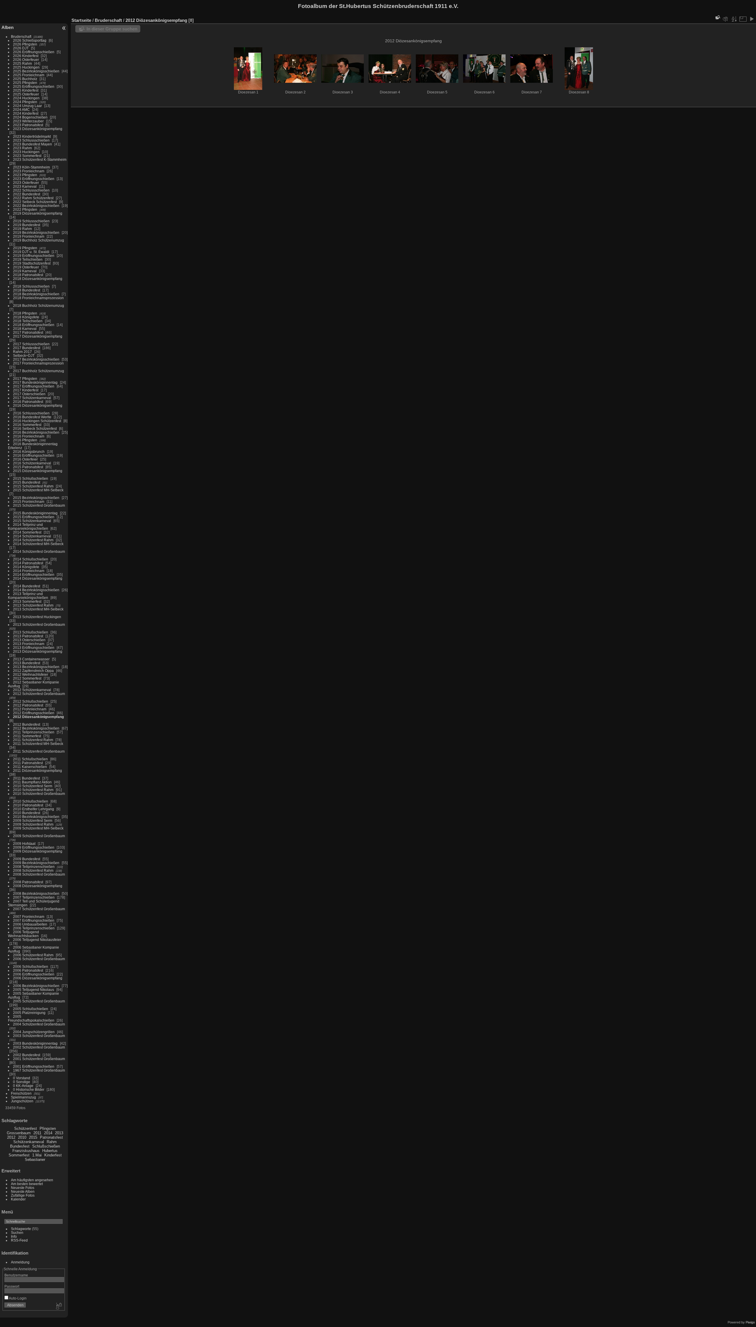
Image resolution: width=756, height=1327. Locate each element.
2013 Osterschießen (29, 640)
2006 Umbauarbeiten (30, 924)
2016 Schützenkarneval (32, 463)
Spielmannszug (23, 1097)
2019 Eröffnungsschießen (33, 255)
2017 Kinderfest (25, 390)
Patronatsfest (51, 1137)
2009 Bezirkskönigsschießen (36, 863)
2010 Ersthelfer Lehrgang (33, 809)
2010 (22, 1137)
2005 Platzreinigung (29, 1013)
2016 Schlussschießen (31, 413)
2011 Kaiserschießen (30, 767)
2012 (11, 1137)
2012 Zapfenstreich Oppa (33, 671)
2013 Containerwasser (31, 659)
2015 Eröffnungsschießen (33, 517)
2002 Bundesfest (26, 1055)
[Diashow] (751, 19)
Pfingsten (48, 1128)
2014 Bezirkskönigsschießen (36, 590)
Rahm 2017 (22, 352)
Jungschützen (22, 1101)
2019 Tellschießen (28, 259)
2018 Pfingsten (25, 313)
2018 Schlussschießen (31, 286)
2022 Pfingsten (25, 209)
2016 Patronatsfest (28, 402)
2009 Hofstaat (24, 843)
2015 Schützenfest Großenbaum (39, 505)
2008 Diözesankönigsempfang (37, 886)
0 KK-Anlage (23, 1086)
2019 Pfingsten (25, 248)
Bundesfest (20, 1146)
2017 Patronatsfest (28, 332)
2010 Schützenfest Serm (32, 786)
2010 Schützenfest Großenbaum (39, 793)
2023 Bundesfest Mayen (32, 144)
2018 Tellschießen (28, 321)
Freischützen (21, 1093)
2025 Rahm (22, 63)
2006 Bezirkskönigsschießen (36, 986)
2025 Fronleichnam (28, 75)
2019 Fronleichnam (28, 236)
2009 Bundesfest (26, 859)
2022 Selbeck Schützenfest (35, 202)
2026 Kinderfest (25, 56)
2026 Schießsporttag (29, 40)
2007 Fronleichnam (28, 916)
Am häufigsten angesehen (32, 1180)
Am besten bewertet (27, 1184)
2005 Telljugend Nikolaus (33, 989)
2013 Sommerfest (27, 601)
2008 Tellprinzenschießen (34, 867)
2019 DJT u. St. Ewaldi (31, 252)
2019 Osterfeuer (26, 267)
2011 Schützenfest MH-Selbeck (38, 744)
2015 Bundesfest (26, 482)
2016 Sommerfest (27, 425)
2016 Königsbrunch (29, 451)
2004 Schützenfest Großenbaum (39, 1024)
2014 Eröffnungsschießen (33, 574)
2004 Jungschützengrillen (34, 1032)
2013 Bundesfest (26, 663)
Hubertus (50, 1150)
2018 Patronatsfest (28, 275)
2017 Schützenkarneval (32, 398)
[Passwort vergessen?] (58, 1306)
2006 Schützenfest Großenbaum (39, 959)
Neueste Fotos (22, 1188)
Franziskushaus (26, 1150)
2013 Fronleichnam (28, 644)
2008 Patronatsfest (28, 882)
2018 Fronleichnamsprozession (38, 298)
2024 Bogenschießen (30, 117)
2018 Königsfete (26, 317)
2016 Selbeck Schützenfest (35, 428)
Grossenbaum (19, 1133)
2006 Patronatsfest (28, 970)
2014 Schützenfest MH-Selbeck (38, 544)
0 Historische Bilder (28, 1089)
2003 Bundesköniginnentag (35, 1043)
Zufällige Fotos (23, 1195)
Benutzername (16, 1275)
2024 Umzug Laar (27, 106)
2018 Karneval (25, 328)
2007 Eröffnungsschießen (33, 920)
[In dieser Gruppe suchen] (717, 17)
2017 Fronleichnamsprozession (38, 363)
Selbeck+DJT (24, 355)
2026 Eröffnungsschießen (33, 52)
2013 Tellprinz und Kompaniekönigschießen (28, 596)
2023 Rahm (22, 148)
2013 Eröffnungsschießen (33, 647)
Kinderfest (53, 1155)
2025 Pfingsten (25, 83)
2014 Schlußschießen (30, 559)
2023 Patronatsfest (28, 125)
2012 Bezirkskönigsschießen (36, 728)
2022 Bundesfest (26, 194)
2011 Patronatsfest (28, 763)
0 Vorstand (21, 1078)
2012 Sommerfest (27, 678)
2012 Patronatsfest (28, 705)
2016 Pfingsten (25, 440)
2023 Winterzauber (28, 121)
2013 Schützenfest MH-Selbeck (38, 609)
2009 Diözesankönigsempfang (37, 851)
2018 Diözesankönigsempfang (37, 279)
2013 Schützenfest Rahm (33, 605)
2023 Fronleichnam (28, 171)
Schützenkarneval (28, 1142)
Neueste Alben (23, 1191)
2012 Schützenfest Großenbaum (39, 694)
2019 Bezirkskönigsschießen (36, 232)
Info (14, 1236)
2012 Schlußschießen (30, 701)
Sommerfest (19, 1155)
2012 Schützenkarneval (32, 690)
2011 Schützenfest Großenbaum (39, 751)
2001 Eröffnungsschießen (33, 1066)
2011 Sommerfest (27, 736)
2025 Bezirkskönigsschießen (36, 71)
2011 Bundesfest (26, 778)
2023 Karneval (25, 186)
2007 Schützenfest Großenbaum (39, 909)
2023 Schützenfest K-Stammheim (39, 159)
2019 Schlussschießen (31, 221)
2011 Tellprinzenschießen (33, 732)
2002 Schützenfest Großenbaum (39, 1047)
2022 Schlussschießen (31, 190)
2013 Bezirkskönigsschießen (36, 667)
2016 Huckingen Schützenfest (37, 421)
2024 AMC (21, 109)
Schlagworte (21, 1229)
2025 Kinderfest (25, 90)
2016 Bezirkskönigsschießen (36, 432)
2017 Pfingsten (25, 378)
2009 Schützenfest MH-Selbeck (38, 828)
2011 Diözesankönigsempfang (37, 770)
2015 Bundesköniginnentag (35, 513)
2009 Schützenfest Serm (32, 820)
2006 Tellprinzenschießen (34, 928)
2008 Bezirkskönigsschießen (36, 893)
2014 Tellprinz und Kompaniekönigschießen (28, 526)
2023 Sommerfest (27, 156)
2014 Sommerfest (27, 532)
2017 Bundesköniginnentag (35, 382)
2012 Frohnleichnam (29, 709)
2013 (59, 1133)
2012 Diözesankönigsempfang (38, 717)
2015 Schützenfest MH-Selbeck (38, 490)
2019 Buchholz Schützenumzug (38, 240)
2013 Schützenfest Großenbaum (39, 624)
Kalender (18, 1199)
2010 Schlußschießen (30, 801)
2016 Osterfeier (25, 459)
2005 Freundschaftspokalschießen (31, 1018)
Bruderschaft (21, 36)
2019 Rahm (22, 229)
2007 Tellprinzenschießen (34, 897)
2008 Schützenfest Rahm (33, 870)
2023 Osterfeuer (26, 182)
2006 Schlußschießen (30, 966)
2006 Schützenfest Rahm (33, 955)
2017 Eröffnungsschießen (33, 386)
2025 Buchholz (25, 79)
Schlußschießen (46, 1146)
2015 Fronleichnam (28, 501)
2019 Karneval (25, 271)
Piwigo (750, 1322)
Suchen (17, 1232)
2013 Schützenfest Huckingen (37, 617)
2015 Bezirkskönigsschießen (36, 498)
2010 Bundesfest (26, 813)
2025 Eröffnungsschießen (33, 86)
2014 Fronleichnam (28, 571)
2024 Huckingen (26, 98)
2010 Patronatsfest (28, 805)
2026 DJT (21, 48)
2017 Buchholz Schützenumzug (38, 371)
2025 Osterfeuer (26, 94)
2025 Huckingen (26, 67)
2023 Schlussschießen (31, 140)
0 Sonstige (21, 1082)
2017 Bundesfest (26, 348)
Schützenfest (25, 1128)
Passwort (11, 1286)
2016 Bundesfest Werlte (32, 417)
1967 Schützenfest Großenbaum (39, 1070)
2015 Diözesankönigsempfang (37, 471)
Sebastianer (35, 1159)
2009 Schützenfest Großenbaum (39, 836)
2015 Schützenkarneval (32, 521)
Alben (7, 27)
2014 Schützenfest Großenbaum (39, 551)
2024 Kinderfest (25, 113)
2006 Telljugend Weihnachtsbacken (23, 934)
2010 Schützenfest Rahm (33, 790)
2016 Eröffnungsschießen (33, 455)
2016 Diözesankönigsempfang (37, 405)
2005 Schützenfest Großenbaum (39, 1001)
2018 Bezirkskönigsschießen (36, 294)
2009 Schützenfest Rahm (33, 824)
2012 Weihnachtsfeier (30, 674)
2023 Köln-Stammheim (31, 167)
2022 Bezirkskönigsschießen (36, 206)
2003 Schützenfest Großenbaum (39, 1036)
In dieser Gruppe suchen (112, 28)
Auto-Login (17, 1298)
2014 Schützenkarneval (32, 536)
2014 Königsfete (26, 567)
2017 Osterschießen (29, 394)
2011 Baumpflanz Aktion (32, 782)
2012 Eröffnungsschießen (33, 713)
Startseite (81, 20)
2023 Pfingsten (25, 175)
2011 (37, 1133)
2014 (48, 1133)
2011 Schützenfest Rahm (33, 740)
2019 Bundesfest (26, 225)
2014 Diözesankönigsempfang (37, 578)
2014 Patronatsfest (28, 563)
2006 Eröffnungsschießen (33, 974)
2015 (33, 1137)
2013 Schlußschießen (30, 632)
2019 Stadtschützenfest (31, 263)
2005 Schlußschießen (30, 1009)
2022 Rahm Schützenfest (33, 198)
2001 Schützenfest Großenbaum (39, 1059)
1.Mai (37, 1155)
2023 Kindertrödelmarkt (32, 136)
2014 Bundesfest (26, 586)
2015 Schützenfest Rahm (33, 486)
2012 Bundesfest (26, 724)
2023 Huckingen (26, 152)
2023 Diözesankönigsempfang (37, 129)
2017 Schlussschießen (31, 344)
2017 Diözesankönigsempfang (37, 336)
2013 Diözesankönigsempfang (37, 651)
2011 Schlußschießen (30, 759)
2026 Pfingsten (25, 44)
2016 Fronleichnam (28, 436)
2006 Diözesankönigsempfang (37, 978)
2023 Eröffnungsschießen (33, 179)
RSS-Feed (19, 1240)
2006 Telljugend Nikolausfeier (37, 940)
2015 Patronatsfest (28, 467)
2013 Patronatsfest (28, 636)
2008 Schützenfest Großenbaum (39, 874)
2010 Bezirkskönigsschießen (36, 817)
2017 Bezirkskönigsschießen (36, 359)
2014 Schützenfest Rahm (33, 540)
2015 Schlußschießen (30, 478)
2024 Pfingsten (25, 102)
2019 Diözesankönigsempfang (37, 213)
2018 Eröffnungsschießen (33, 325)
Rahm (52, 1142)
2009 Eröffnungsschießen (33, 847)
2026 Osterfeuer (26, 59)
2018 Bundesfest (26, 290)
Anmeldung (20, 1262)
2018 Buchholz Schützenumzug (38, 305)
